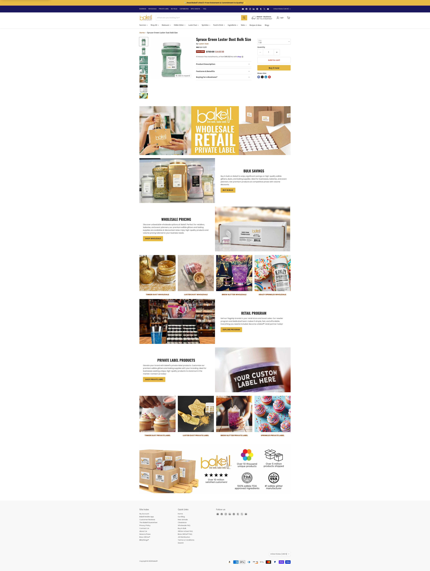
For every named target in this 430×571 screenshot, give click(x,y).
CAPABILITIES (184, 9)
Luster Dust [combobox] (192, 25)
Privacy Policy (144, 525)
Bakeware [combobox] (166, 25)
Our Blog (181, 516)
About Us (143, 531)
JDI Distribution (184, 537)
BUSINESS (142, 9)
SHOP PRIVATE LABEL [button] (154, 379)
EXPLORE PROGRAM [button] (231, 329)
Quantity (261, 47)
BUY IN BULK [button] (228, 190)
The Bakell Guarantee (148, 522)
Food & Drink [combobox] (218, 25)
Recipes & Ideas (255, 25)
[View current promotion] (215, 3)
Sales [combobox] (243, 25)
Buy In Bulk (182, 528)
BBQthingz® (144, 540)
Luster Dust (204, 43)
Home (142, 33)
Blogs (267, 25)
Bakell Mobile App (146, 516)
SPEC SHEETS (195, 9)
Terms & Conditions (186, 540)
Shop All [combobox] (154, 25)
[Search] (244, 17)
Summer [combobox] (142, 25)
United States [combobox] (281, 9)
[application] (223, 64)
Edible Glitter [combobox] (179, 25)
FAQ (204, 9)
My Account (144, 514)
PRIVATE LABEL (164, 9)
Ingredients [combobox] (232, 25)
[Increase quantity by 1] (277, 52)
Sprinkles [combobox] (205, 25)
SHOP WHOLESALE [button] (153, 238)
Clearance (182, 522)
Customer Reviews (147, 519)
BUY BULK (174, 9)
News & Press (144, 534)
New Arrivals (183, 519)
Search (181, 543)
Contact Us (144, 528)
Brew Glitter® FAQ (185, 534)
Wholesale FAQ (184, 525)
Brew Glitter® (144, 537)
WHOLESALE (152, 9)
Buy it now (274, 68)
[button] (288, 17)
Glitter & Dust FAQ (185, 531)
